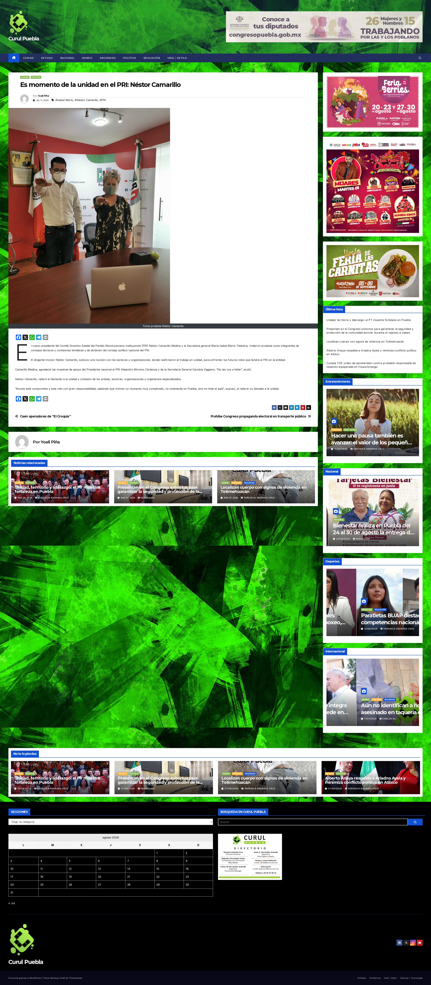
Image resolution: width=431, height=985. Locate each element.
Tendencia (337, 430)
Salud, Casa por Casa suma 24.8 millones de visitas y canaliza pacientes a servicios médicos (370, 532)
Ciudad (28, 57)
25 (41, 884)
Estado (47, 57)
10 (11, 868)
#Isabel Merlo (64, 100)
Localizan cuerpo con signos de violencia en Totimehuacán (264, 489)
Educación (152, 57)
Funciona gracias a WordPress (25, 978)
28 (128, 884)
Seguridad (108, 57)
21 (128, 876)
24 (12, 884)
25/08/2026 (341, 539)
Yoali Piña (43, 95)
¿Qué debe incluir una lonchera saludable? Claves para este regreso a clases (370, 442)
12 (70, 868)
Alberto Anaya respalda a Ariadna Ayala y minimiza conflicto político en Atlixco (365, 780)
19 (70, 876)
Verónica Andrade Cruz (53, 497)
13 (99, 868)
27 (99, 884)
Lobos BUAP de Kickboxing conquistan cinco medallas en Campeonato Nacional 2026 (369, 622)
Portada (236, 483)
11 (41, 868)
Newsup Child (57, 978)
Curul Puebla (23, 39)
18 (41, 876)
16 (187, 868)
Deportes (337, 610)
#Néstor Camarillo (86, 100)
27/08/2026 (128, 788)
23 (187, 876)
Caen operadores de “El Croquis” (45, 416)
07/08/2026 (341, 718)
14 (128, 868)
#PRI (103, 100)
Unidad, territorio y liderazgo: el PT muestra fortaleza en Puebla (57, 489)
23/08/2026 (341, 449)
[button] (420, 58)
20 (99, 876)
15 (157, 868)
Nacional (67, 57)
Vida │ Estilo (177, 57)
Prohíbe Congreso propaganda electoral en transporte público (258, 416)
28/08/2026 (25, 788)
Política (129, 57)
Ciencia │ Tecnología (411, 978)
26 (70, 884)
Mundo (87, 57)
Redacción (148, 497)
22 (157, 876)
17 (11, 876)
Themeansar (75, 978)
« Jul (11, 903)
